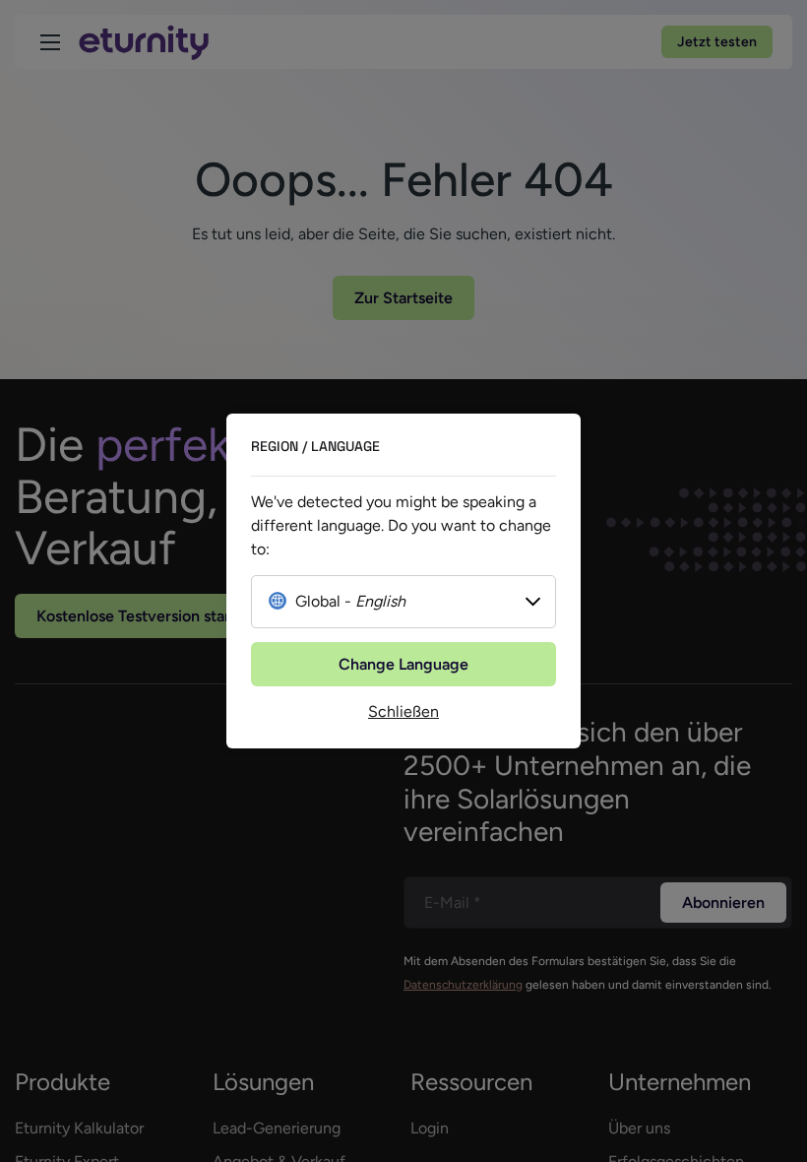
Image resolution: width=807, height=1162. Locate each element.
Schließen (403, 711)
